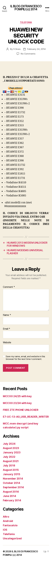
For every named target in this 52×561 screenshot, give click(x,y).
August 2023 (11, 448)
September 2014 (13, 487)
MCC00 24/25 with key (17, 396)
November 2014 (13, 478)
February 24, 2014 (36, 49)
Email (6, 329)
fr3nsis (16, 49)
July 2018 (9, 465)
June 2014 (9, 496)
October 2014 (11, 482)
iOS (5, 529)
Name (7, 315)
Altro (6, 516)
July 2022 (9, 456)
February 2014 (12, 500)
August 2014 (11, 491)
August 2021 (11, 461)
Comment (9, 287)
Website (7, 342)
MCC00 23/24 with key (17, 403)
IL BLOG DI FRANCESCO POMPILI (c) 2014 (26, 8)
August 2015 (11, 469)
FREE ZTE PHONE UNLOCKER (20, 409)
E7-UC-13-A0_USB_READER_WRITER (26, 416)
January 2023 (12, 452)
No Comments (28, 53)
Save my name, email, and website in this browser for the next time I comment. (25, 358)
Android (8, 521)
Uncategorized (12, 538)
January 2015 (11, 474)
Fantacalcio (10, 525)
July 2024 (9, 443)
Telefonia (26, 22)
